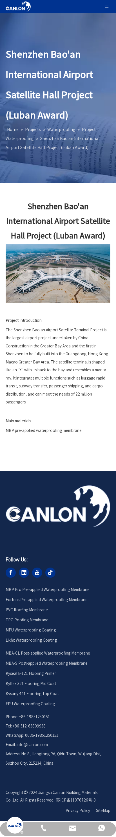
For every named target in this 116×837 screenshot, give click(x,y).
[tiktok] (50, 573)
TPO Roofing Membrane (27, 619)
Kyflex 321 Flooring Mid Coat (31, 683)
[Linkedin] (24, 573)
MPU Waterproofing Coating (31, 630)
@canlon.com (36, 744)
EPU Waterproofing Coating (30, 703)
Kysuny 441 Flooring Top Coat (32, 693)
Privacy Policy (78, 810)
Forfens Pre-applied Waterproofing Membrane (47, 599)
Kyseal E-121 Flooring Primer (31, 673)
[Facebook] (11, 573)
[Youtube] (37, 573)
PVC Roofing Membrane (27, 609)
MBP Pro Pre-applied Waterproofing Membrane (48, 589)
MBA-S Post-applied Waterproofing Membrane (47, 663)
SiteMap (103, 810)
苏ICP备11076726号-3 (76, 800)
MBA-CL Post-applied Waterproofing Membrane (48, 653)
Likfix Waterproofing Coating (31, 640)
